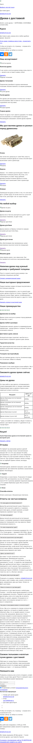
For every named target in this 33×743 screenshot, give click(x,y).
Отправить (3, 686)
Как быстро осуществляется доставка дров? (11, 537)
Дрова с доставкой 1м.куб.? (7, 553)
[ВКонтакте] (2, 54)
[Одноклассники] (6, 54)
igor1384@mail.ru (8, 700)
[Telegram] (10, 54)
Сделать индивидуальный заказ (10, 278)
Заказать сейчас (5, 441)
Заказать (3, 75)
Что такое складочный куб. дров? (9, 527)
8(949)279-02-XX (5, 14)
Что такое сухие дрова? (6, 515)
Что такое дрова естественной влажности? (11, 503)
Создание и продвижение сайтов (10, 740)
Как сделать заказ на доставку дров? (10, 575)
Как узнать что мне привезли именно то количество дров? (15, 605)
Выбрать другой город (7, 7)
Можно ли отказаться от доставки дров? (10, 587)
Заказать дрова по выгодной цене (11, 302)
